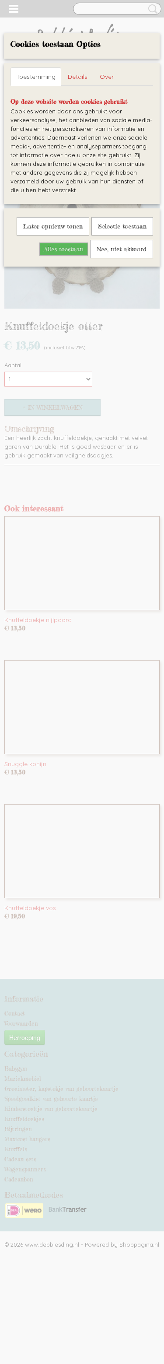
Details (77, 77)
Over (107, 77)
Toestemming (36, 77)
